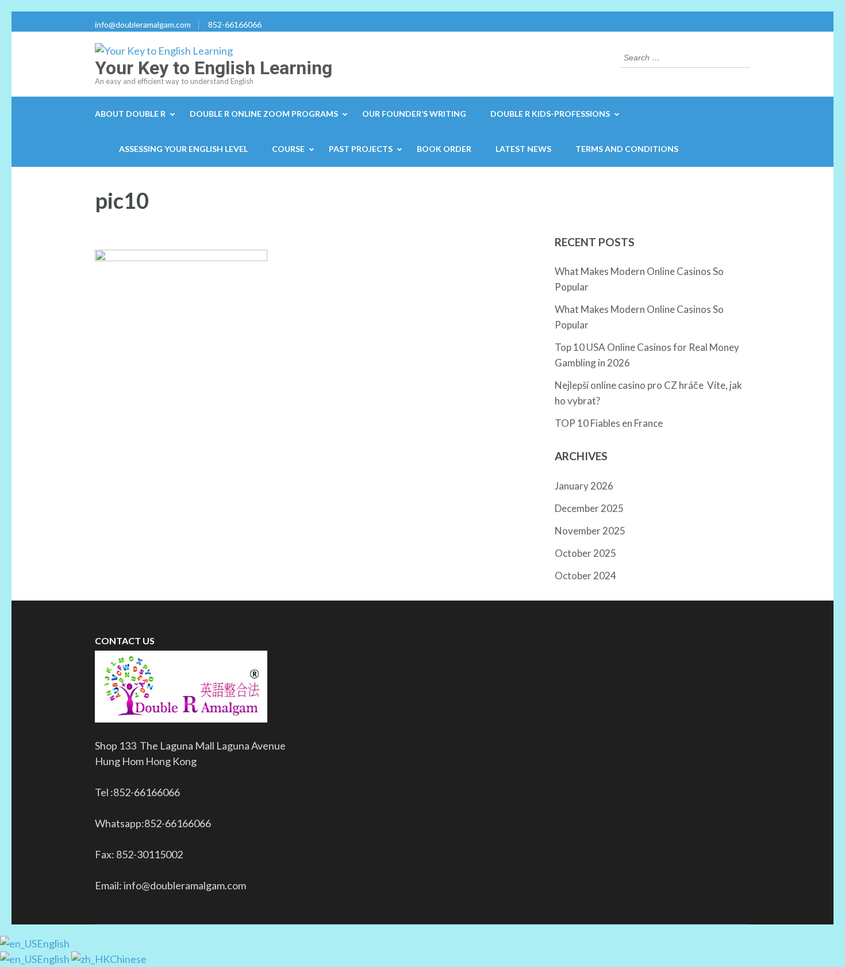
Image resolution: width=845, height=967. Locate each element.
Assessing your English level (183, 149)
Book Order (444, 149)
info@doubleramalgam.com (143, 24)
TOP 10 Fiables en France (609, 423)
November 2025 (590, 531)
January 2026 (584, 486)
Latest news (523, 149)
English (53, 943)
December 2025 (589, 508)
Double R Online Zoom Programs (264, 114)
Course (288, 149)
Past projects (361, 149)
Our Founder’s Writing (414, 114)
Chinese (128, 959)
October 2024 (585, 576)
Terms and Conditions (626, 149)
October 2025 (585, 553)
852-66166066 (235, 24)
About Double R (130, 114)
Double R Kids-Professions (550, 114)
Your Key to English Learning (213, 68)
